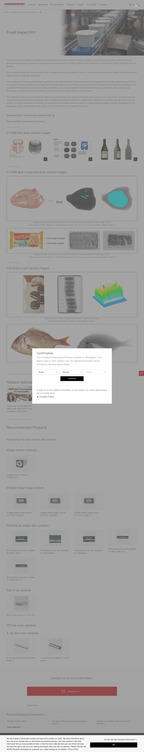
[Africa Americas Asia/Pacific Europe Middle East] (48, 372)
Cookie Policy (46, 397)
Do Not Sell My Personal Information (119, 740)
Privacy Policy (73, 749)
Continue (72, 379)
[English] (95, 372)
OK (113, 745)
